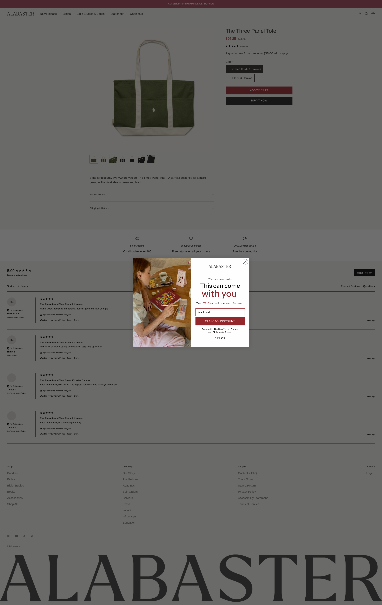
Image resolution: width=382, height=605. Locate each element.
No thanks (220, 337)
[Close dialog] (245, 261)
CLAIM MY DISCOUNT (220, 321)
